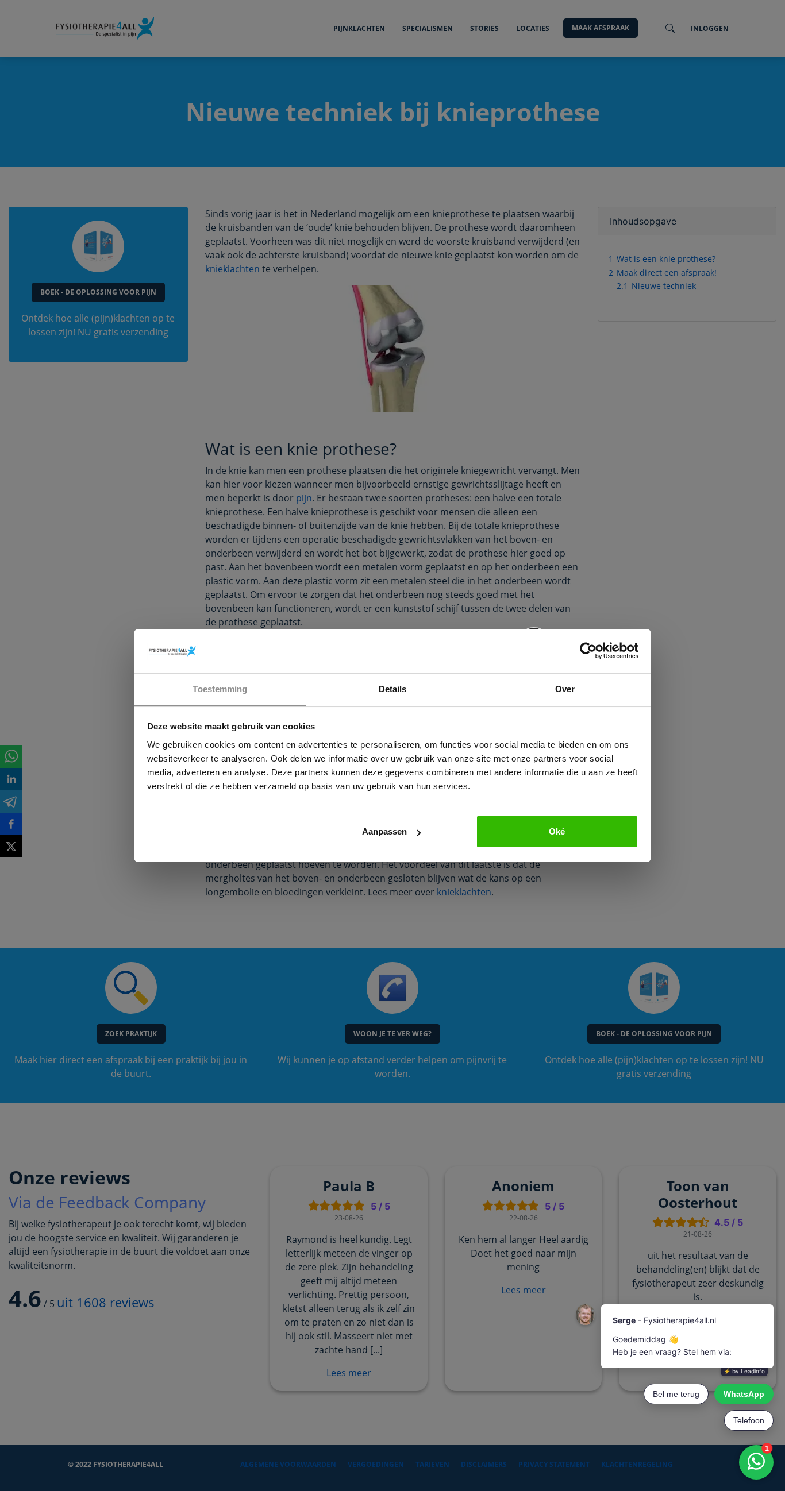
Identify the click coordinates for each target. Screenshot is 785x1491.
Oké (557, 831)
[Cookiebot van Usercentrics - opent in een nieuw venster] (588, 651)
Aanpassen (384, 831)
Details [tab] (393, 689)
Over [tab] (565, 689)
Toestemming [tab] (220, 689)
